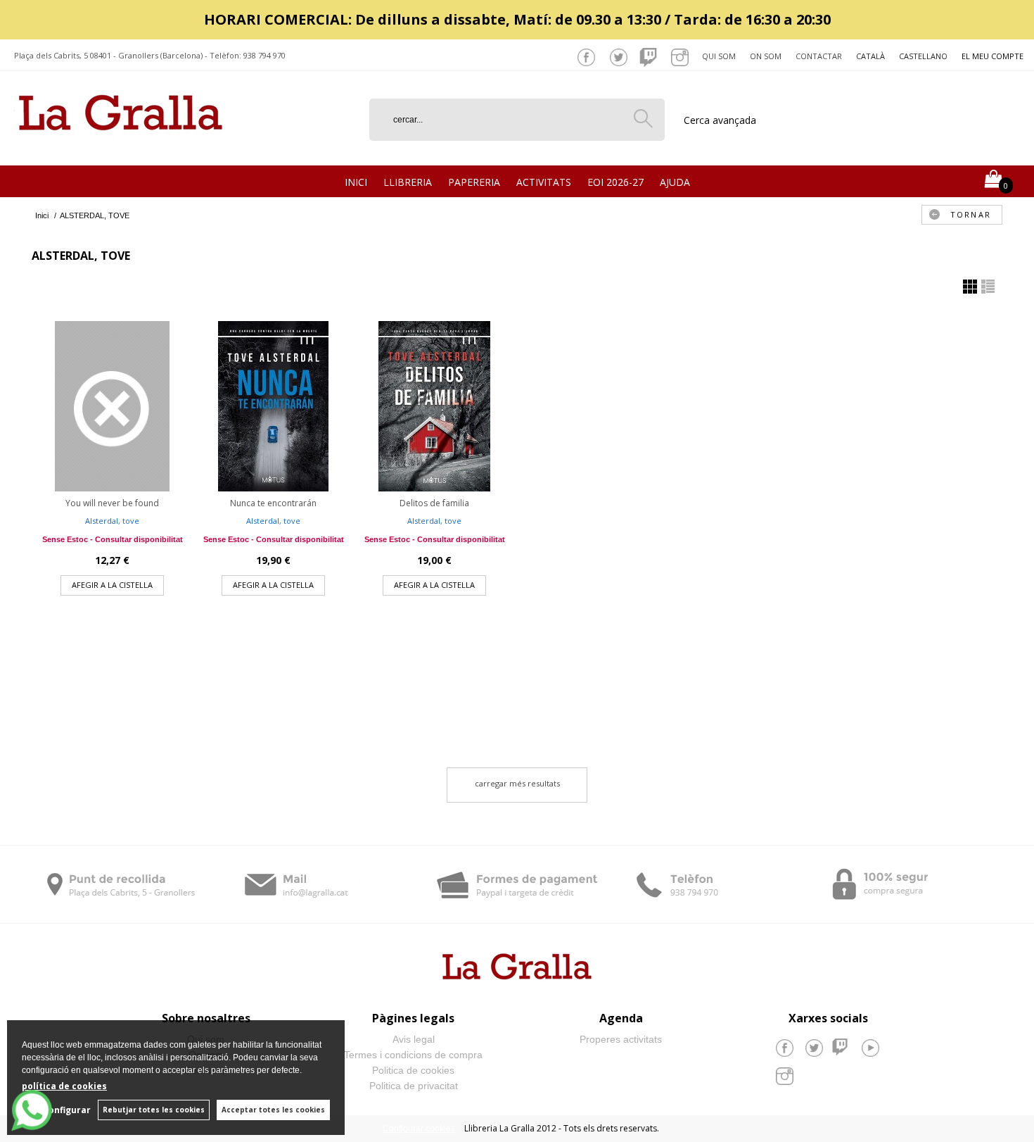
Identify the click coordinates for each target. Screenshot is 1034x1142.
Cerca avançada (720, 120)
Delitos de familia (434, 503)
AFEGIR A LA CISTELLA (112, 584)
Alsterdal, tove (112, 520)
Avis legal (413, 1039)
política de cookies (64, 1086)
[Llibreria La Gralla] (120, 148)
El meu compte (992, 56)
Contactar (819, 56)
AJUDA (675, 182)
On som (765, 56)
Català (870, 56)
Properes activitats (621, 1039)
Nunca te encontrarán (273, 503)
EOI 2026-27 (615, 182)
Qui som (719, 56)
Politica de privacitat (413, 1085)
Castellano (923, 56)
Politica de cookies (413, 1070)
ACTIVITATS (543, 182)
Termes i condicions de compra (413, 1054)
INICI (356, 182)
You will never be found (112, 503)
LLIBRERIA (407, 182)
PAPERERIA (474, 182)
